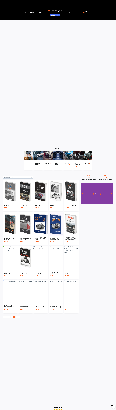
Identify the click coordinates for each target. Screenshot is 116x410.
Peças (39, 12)
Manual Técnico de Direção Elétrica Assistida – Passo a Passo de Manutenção (40, 307)
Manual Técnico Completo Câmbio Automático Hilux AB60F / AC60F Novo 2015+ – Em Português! (71, 272)
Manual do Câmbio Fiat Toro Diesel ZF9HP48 (9, 239)
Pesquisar (32, 177)
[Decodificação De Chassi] (105, 176)
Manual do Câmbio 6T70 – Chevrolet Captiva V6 (24, 205)
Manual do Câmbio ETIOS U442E (70, 205)
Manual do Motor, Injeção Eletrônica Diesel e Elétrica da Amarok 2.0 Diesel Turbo (70, 238)
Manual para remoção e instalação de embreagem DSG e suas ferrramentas (40, 272)
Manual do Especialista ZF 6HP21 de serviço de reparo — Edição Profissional (40, 238)
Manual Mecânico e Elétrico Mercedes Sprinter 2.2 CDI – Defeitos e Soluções (25, 272)
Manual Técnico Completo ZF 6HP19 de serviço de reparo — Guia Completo (25, 307)
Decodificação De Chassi (105, 179)
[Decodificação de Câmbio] (89, 176)
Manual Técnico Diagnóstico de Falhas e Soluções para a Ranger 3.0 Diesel (55, 307)
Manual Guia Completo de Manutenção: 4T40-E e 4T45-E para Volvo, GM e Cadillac (9, 272)
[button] (82, 194)
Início (25, 12)
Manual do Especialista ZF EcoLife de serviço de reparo (55, 239)
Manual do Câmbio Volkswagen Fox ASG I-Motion (25, 239)
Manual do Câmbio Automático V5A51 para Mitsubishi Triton (40, 205)
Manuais (32, 12)
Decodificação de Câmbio (89, 179)
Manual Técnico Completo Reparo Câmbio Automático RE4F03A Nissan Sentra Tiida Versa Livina (9, 306)
